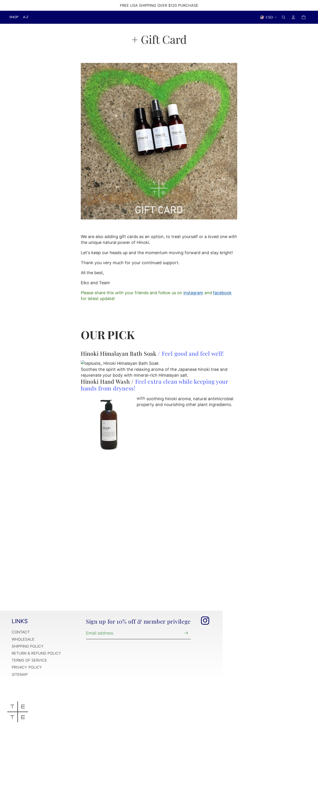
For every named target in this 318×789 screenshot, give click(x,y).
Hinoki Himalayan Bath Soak (118, 353)
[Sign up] (186, 633)
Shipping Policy (28, 646)
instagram (193, 292)
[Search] (283, 17)
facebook (222, 292)
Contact (21, 632)
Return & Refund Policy (36, 653)
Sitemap (20, 674)
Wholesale (23, 639)
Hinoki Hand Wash (106, 381)
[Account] (293, 17)
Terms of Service (29, 660)
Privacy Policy (27, 667)
